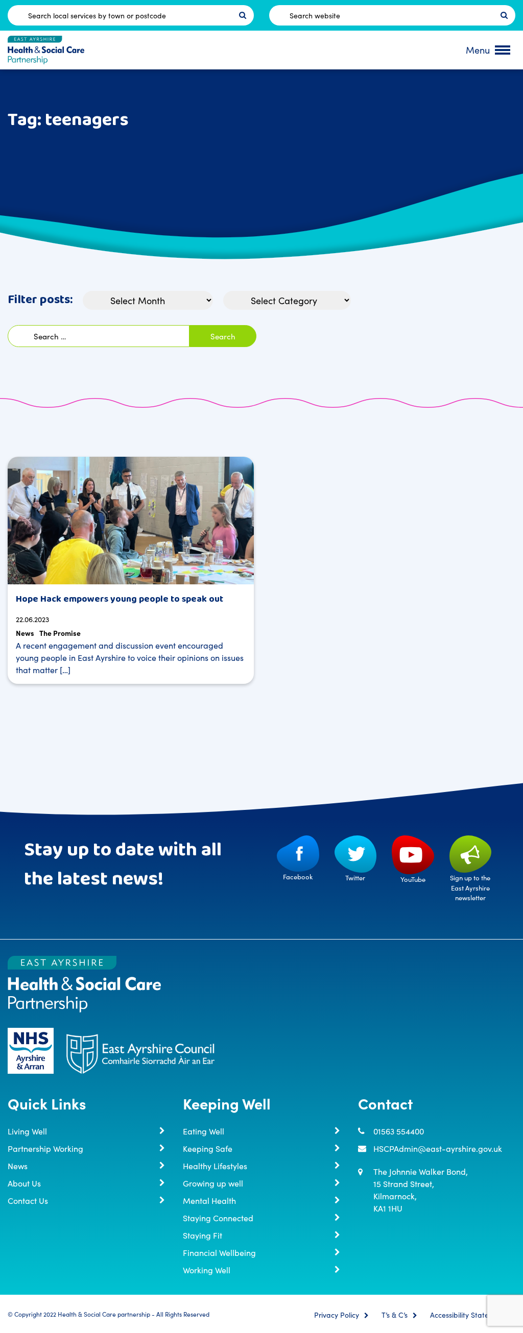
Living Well (27, 1131)
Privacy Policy (336, 1315)
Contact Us (28, 1200)
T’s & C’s (395, 1315)
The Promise (60, 633)
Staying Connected (218, 1217)
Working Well (206, 1269)
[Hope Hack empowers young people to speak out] (131, 520)
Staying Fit (202, 1235)
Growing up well (213, 1183)
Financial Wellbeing (219, 1252)
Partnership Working (45, 1148)
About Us (24, 1183)
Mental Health (209, 1200)
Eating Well (203, 1131)
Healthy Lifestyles (215, 1165)
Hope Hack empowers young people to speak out (119, 599)
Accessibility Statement (468, 1315)
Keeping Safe (207, 1148)
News (25, 633)
